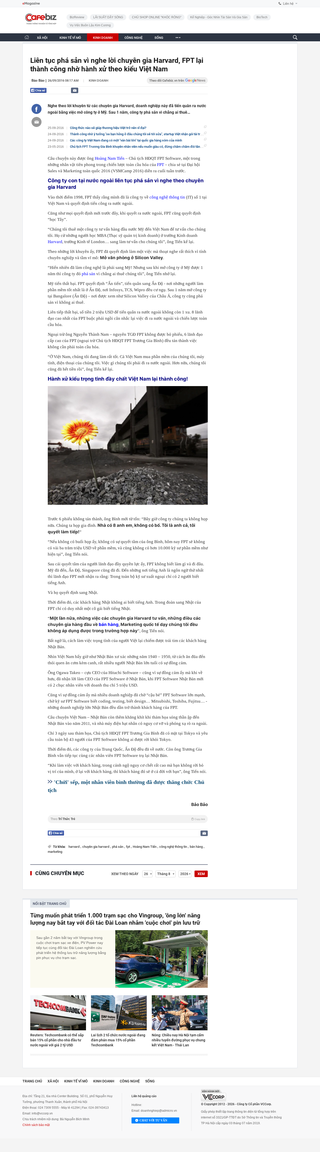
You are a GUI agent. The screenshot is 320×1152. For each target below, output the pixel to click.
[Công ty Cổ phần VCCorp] (213, 1095)
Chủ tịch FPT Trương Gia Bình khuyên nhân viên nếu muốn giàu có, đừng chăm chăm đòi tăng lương (140, 146)
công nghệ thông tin (167, 197)
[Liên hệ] (74, 90)
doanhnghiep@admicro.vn (159, 1110)
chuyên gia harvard (96, 847)
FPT (161, 164)
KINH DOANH (102, 38)
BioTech (262, 17)
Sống (150, 1081)
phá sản (88, 273)
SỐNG (158, 38)
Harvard (55, 241)
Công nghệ (130, 1081)
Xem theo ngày (124, 874)
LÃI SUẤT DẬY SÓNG (108, 17)
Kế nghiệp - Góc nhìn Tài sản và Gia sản (219, 17)
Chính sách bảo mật (36, 1125)
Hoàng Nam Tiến (109, 158)
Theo (127, 819)
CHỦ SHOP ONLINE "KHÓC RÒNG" (156, 17)
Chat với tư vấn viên (153, 1121)
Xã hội (53, 1081)
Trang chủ (32, 1081)
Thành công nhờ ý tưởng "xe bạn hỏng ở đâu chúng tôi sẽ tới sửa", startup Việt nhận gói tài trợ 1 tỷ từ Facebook (148, 134)
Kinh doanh (98, 80)
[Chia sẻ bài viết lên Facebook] (37, 109)
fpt (128, 847)
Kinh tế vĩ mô (76, 1081)
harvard (74, 847)
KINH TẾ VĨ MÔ (70, 38)
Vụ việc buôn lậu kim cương (90, 25)
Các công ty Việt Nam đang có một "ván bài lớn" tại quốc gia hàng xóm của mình (126, 140)
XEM (201, 874)
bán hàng (108, 624)
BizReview (77, 17)
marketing (55, 852)
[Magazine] (31, 3)
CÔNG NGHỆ (133, 38)
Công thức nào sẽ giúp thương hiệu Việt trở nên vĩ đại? (108, 128)
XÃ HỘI (42, 38)
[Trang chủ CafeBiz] (26, 37)
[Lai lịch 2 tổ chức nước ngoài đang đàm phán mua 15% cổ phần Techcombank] (119, 1012)
